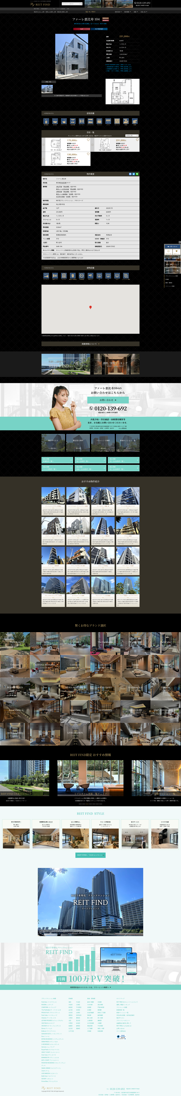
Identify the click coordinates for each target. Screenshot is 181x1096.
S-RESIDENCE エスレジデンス (50, 1044)
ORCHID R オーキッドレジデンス (51, 1026)
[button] (144, 779)
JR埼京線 (59, 192)
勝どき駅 (90, 1018)
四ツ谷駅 (100, 1018)
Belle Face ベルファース (48, 1076)
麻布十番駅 (90, 1002)
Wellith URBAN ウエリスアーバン (51, 1068)
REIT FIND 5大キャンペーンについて (127, 1002)
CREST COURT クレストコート (50, 1052)
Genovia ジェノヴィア (47, 1047)
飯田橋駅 (100, 1015)
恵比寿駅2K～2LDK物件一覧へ (117, 460)
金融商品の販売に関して (124, 1023)
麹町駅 (100, 1020)
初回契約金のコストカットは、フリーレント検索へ (89, 987)
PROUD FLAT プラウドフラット (50, 1012)
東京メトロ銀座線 (61, 194)
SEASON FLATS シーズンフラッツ (51, 1034)
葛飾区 (78, 1028)
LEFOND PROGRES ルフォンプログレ (52, 1020)
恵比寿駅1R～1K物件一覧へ (82, 460)
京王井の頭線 (60, 197)
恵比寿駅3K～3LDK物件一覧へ (117, 468)
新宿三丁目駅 (102, 1012)
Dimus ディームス (46, 1028)
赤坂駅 (89, 1007)
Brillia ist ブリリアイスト (48, 1031)
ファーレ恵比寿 (61, 8)
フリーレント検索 (122, 1007)
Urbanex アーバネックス (48, 1018)
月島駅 (89, 1031)
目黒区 (78, 1010)
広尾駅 (89, 1010)
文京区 (71, 1012)
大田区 (71, 1018)
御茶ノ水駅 (101, 1028)
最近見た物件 (168, 253)
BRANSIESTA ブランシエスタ (50, 1057)
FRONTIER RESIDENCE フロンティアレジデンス (53, 1064)
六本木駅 (90, 1004)
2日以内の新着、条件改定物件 (125, 1015)
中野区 (71, 1023)
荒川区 (78, 1020)
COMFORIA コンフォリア (48, 1007)
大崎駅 (100, 1023)
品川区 (71, 1010)
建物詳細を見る (49, 113)
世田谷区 (78, 1015)
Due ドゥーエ (45, 1036)
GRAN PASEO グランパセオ (49, 1041)
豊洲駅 (100, 1010)
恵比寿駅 (66, 187)
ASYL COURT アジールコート (50, 1060)
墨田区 (71, 1015)
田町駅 (89, 1015)
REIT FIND (36, 8)
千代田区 (78, 1007)
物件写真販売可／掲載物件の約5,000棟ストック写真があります (72, 95)
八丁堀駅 (90, 1028)
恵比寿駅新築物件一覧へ (48, 460)
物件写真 (117, 11)
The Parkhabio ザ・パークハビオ (51, 1010)
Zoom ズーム (45, 1071)
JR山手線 (59, 187)
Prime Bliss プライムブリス (49, 1081)
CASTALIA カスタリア (48, 1023)
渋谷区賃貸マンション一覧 (48, 8)
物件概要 (126, 11)
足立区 (71, 1028)
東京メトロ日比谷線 (62, 189)
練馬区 (78, 1026)
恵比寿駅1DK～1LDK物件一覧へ (84, 468)
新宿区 (71, 1007)
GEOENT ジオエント (47, 1078)
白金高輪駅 (90, 1012)
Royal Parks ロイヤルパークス (50, 1049)
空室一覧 (143, 11)
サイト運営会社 (123, 428)
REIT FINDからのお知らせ (124, 1026)
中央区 (78, 1002)
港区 (70, 1002)
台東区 (78, 1012)
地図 (135, 11)
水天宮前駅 (90, 1023)
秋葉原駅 (100, 1031)
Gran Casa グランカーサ (48, 1055)
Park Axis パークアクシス (49, 1002)
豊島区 (78, 1018)
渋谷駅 (71, 194)
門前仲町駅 (101, 1007)
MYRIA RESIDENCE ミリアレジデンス (52, 1039)
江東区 (78, 1004)
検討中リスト (120, 1018)
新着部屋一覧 (120, 1010)
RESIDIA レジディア (47, 1004)
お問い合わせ (106, 400)
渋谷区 (62, 183)
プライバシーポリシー (123, 1020)
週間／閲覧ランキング (123, 1004)
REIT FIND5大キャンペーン (89, 855)
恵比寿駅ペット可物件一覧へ (50, 468)
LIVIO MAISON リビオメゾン (49, 1073)
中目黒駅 (100, 1026)
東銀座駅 (90, 1026)
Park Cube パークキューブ (49, 1015)
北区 (70, 1020)
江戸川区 (71, 1031)
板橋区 (71, 1026)
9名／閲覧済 (92, 11)
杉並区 (78, 1023)
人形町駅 (90, 1020)
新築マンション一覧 (122, 1012)
